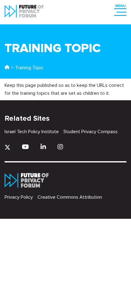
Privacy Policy (19, 197)
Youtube (25, 147)
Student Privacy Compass (90, 132)
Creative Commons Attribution (69, 197)
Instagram (60, 147)
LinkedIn (43, 147)
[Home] (7, 68)
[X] (7, 147)
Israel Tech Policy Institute (32, 132)
